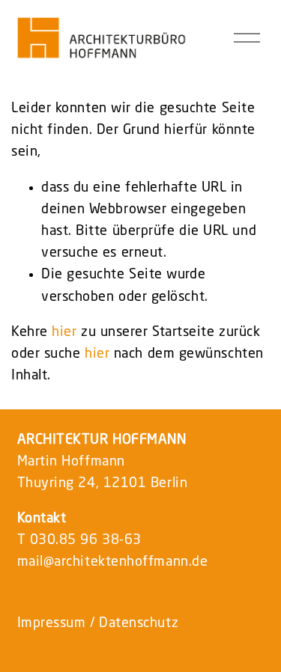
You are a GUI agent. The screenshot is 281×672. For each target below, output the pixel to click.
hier (64, 332)
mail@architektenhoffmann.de (112, 562)
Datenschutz (138, 623)
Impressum (51, 623)
